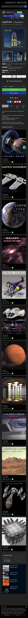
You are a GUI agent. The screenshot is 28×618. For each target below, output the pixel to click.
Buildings (21, 67)
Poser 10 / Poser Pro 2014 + (13, 63)
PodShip (4, 299)
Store (21, 14)
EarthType (5, 229)
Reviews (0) (23, 106)
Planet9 (4, 370)
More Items (17, 106)
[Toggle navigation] (2, 2)
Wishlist (17, 15)
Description (5, 106)
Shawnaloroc (19, 22)
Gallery (5, 15)
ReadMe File (6, 558)
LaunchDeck (5, 440)
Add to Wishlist (14, 93)
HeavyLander (5, 335)
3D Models (10, 67)
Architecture (15, 67)
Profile (16, 14)
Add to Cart (14, 89)
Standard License (12, 70)
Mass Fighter (5, 511)
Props (14, 68)
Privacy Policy (22, 615)
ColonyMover (5, 159)
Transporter (5, 405)
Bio (22, 15)
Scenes (18, 68)
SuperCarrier (5, 194)
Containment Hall (13, 572)
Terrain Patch (5, 476)
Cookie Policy (13, 615)
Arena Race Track (14, 565)
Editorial (11, 106)
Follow (20, 12)
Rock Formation (13, 579)
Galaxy (4, 264)
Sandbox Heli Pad (14, 586)
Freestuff (12, 15)
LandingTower (6, 546)
